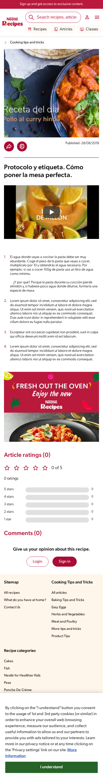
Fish (7, 668)
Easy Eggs (59, 607)
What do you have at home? (25, 600)
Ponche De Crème (18, 690)
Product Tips (61, 636)
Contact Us (12, 607)
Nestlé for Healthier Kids (22, 675)
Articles (66, 29)
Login (37, 562)
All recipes (12, 593)
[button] (9, 146)
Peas (7, 683)
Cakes (8, 661)
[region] (51, 735)
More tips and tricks (66, 629)
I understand (51, 767)
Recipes (40, 29)
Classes (92, 29)
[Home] (12, 23)
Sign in (64, 562)
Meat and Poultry (64, 622)
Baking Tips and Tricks (68, 600)
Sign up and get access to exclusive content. (52, 4)
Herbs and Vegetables (68, 614)
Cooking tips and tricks (27, 42)
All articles (59, 593)
